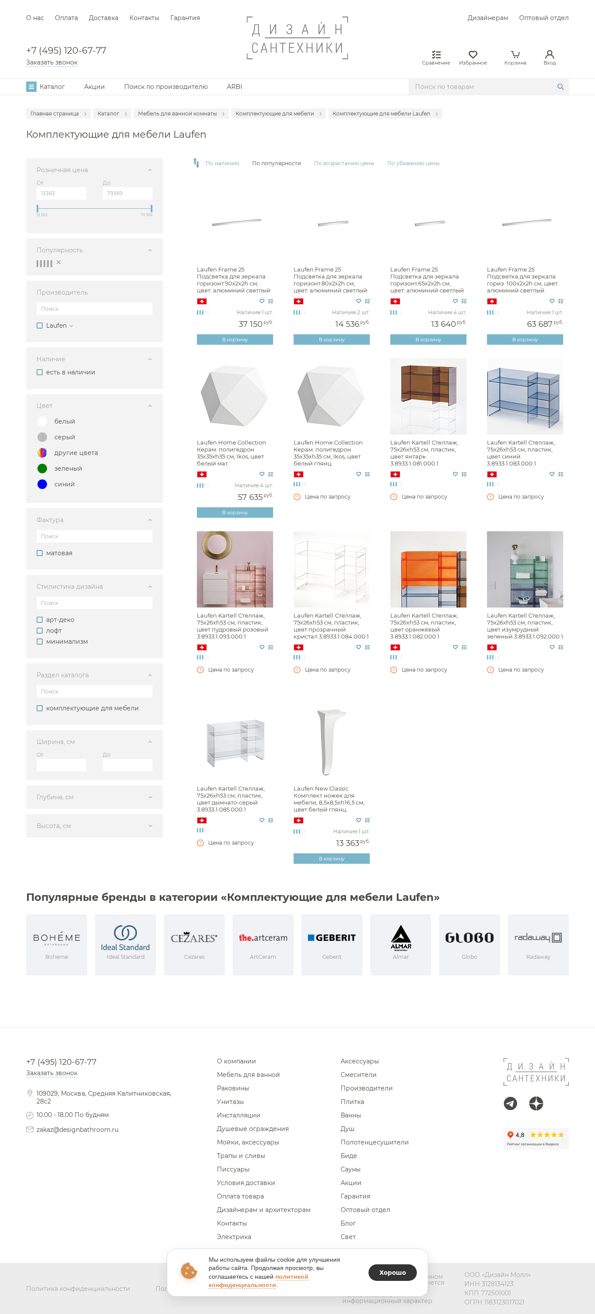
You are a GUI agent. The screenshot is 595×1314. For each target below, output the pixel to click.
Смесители (359, 1075)
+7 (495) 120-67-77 (66, 50)
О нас (35, 18)
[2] (41, 263)
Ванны (351, 1115)
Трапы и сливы (241, 1156)
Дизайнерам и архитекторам (264, 1210)
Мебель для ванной (248, 1075)
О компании (236, 1061)
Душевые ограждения (253, 1129)
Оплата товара (240, 1196)
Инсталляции (238, 1115)
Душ (348, 1129)
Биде (349, 1156)
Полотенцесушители (375, 1142)
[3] (44, 263)
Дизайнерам (488, 18)
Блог (348, 1223)
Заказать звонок (52, 62)
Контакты (144, 18)
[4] (48, 263)
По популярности (276, 163)
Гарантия (185, 18)
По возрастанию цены (344, 163)
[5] (51, 263)
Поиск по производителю (166, 87)
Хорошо (392, 1273)
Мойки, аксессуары (248, 1142)
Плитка (352, 1102)
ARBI (234, 87)
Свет (348, 1237)
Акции (94, 87)
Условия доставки (246, 1183)
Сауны (351, 1169)
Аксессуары (360, 1061)
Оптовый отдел (544, 18)
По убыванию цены (413, 163)
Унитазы (230, 1102)
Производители (367, 1088)
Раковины (233, 1088)
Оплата (66, 18)
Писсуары (233, 1169)
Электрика (234, 1237)
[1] (37, 263)
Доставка (103, 18)
